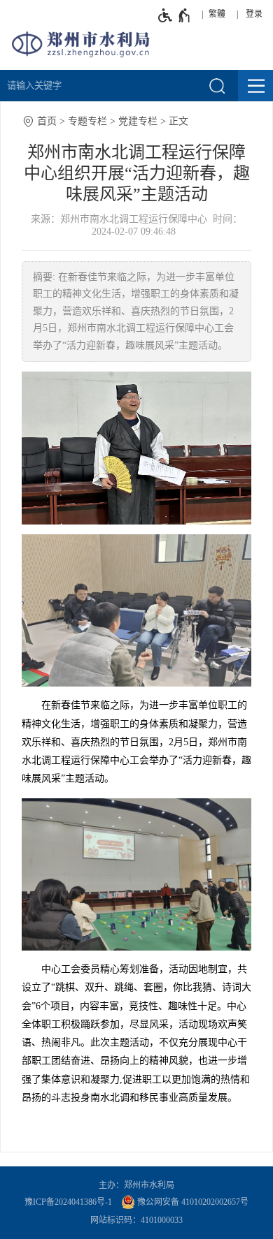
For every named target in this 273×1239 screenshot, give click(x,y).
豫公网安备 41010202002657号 (191, 1202)
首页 (47, 121)
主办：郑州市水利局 (136, 1185)
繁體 (217, 14)
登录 (254, 14)
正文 (178, 121)
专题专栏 (87, 121)
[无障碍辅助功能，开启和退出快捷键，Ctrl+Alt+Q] (174, 15)
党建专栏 (138, 121)
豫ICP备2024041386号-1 (68, 1202)
